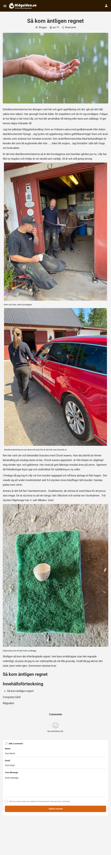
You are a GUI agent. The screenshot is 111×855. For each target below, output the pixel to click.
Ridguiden (8, 703)
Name (7, 748)
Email (7, 760)
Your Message (11, 772)
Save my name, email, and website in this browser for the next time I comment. (39, 801)
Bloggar (43, 27)
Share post (70, 27)
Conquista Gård (12, 697)
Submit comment (56, 809)
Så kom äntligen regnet (20, 690)
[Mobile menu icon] (5, 6)
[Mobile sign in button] (106, 6)
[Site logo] (23, 5)
